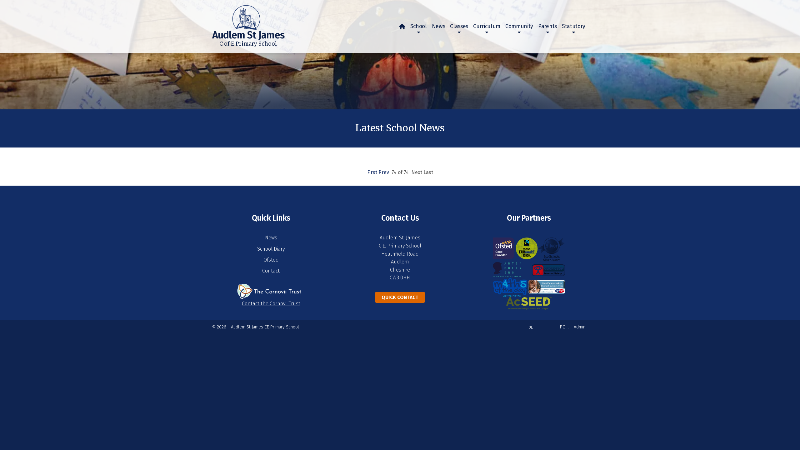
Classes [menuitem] (459, 26)
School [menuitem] (418, 26)
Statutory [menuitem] (573, 26)
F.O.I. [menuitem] (564, 327)
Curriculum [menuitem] (486, 26)
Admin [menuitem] (579, 327)
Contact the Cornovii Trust (271, 304)
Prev (383, 172)
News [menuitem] (438, 26)
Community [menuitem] (519, 26)
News (271, 238)
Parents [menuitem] (547, 26)
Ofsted (271, 260)
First (372, 172)
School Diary (271, 249)
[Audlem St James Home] (236, 15)
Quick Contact (400, 297)
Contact (271, 271)
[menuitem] (402, 26)
